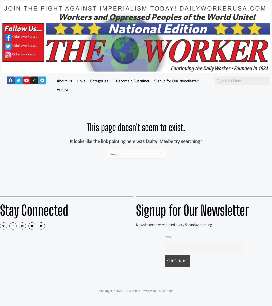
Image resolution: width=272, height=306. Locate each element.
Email (168, 237)
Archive (63, 89)
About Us (64, 81)
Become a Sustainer (133, 81)
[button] (101, 80)
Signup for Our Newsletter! (176, 81)
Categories (99, 81)
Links (81, 81)
